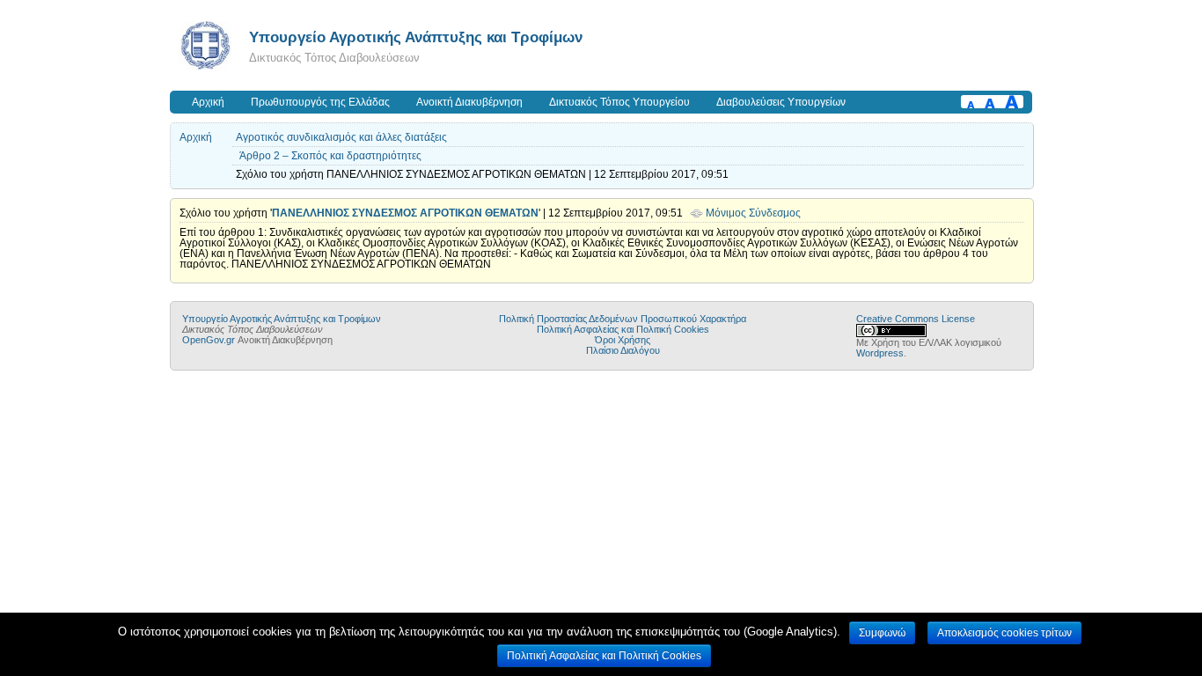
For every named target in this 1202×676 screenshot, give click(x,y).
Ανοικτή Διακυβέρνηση (469, 102)
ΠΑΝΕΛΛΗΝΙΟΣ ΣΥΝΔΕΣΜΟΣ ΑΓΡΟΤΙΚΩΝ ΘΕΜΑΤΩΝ (405, 213)
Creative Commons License (915, 318)
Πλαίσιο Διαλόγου (623, 350)
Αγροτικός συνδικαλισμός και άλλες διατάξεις (341, 137)
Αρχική (208, 102)
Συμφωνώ (882, 633)
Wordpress (880, 353)
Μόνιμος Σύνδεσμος (753, 213)
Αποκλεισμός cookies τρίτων (1004, 633)
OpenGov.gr (208, 339)
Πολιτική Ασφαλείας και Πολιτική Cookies (623, 329)
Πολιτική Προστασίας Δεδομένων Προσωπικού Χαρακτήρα (622, 318)
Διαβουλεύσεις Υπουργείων (781, 102)
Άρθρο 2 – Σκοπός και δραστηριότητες (330, 156)
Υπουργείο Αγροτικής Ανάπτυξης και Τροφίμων (416, 37)
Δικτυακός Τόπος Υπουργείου (619, 102)
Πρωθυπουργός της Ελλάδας (320, 102)
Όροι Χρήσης (622, 339)
